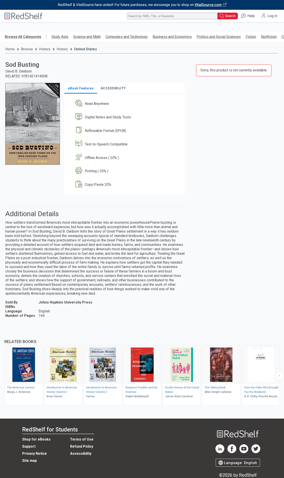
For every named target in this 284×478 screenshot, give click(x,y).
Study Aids (59, 37)
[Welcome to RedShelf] (23, 16)
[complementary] (142, 367)
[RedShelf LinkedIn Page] (219, 452)
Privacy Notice (34, 453)
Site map (29, 460)
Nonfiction (269, 37)
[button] (125, 104)
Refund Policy (81, 446)
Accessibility (80, 453)
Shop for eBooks (36, 439)
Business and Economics (172, 37)
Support (29, 446)
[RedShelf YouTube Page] (243, 452)
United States (85, 49)
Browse (27, 49)
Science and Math (87, 37)
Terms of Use (81, 439)
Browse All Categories (23, 37)
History (44, 49)
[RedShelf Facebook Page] (231, 452)
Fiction (251, 37)
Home (10, 49)
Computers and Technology (127, 37)
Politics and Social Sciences (219, 37)
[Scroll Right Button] (280, 376)
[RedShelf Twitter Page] (255, 452)
